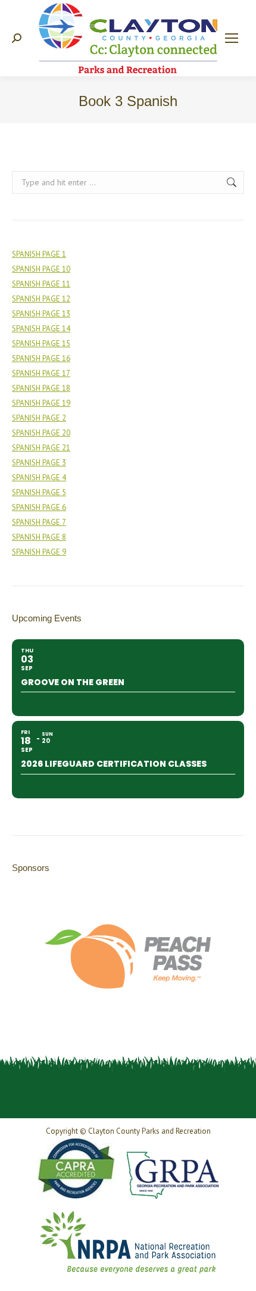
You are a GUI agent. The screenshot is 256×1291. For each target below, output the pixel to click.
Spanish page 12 (41, 299)
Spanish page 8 (39, 537)
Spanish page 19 (41, 403)
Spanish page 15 (41, 343)
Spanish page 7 (39, 522)
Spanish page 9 (39, 552)
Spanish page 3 (39, 463)
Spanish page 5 (39, 492)
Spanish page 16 (41, 358)
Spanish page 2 (39, 418)
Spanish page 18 (41, 388)
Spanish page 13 (41, 314)
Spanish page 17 (41, 373)
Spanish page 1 (39, 254)
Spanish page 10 (41, 269)
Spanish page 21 (41, 448)
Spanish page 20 (41, 433)
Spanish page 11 (41, 284)
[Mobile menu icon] (231, 38)
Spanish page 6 (39, 507)
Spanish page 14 (41, 328)
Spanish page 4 (39, 477)
